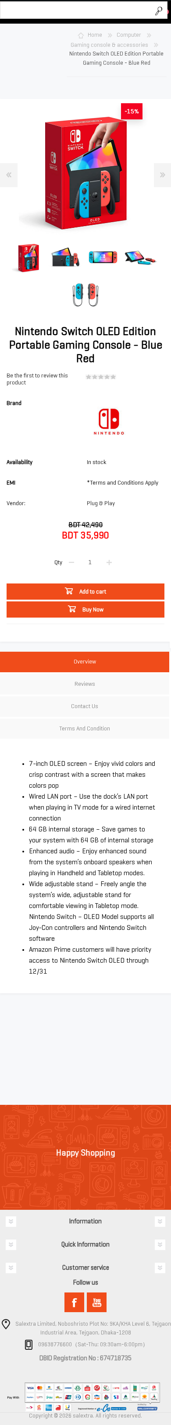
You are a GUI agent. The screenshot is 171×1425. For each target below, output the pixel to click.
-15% (132, 111)
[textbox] (75, 10)
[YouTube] (97, 1302)
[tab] (84, 663)
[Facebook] (74, 1302)
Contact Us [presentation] (84, 706)
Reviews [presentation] (85, 684)
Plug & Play (101, 503)
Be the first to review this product (37, 379)
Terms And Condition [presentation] (84, 728)
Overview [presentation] (85, 661)
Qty (58, 562)
